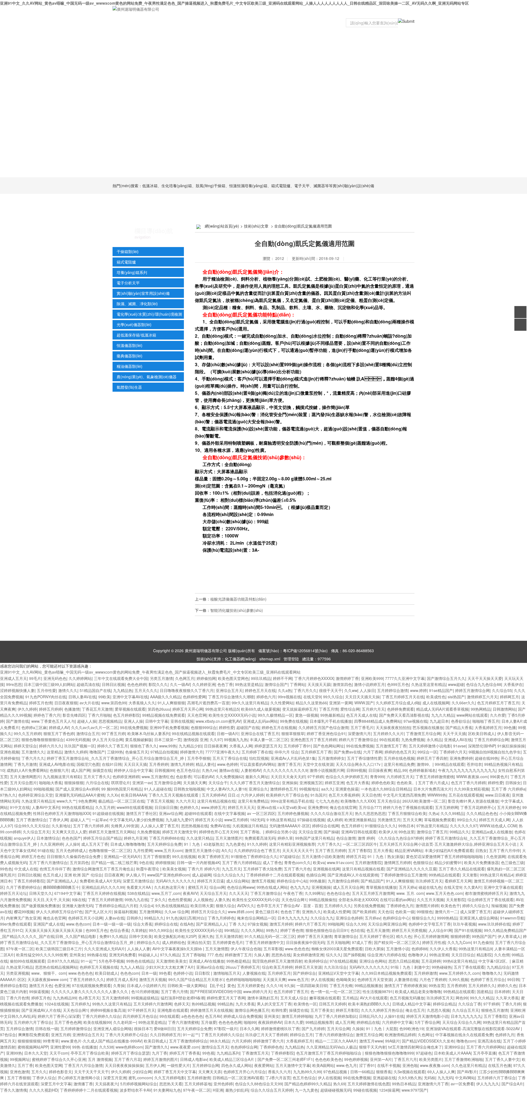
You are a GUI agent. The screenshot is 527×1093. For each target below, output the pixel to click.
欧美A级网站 (323, 1065)
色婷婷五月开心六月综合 (244, 1071)
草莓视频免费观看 (439, 819)
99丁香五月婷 (113, 733)
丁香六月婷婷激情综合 (334, 1034)
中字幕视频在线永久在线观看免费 (464, 1034)
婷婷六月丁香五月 (310, 924)
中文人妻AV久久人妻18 (226, 789)
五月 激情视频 (100, 1059)
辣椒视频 (499, 905)
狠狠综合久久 (423, 918)
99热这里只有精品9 (475, 948)
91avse (459, 746)
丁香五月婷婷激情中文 (264, 942)
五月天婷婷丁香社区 (376, 936)
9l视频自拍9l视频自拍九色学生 (495, 752)
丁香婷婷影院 (282, 1053)
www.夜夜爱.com (184, 1047)
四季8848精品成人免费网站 (377, 721)
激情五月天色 (40, 985)
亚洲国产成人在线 (48, 924)
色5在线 (357, 930)
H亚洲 (218, 1090)
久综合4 (146, 905)
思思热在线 (281, 954)
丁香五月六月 (405, 1059)
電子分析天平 (128, 282)
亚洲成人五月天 (13, 678)
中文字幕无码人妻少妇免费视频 (136, 819)
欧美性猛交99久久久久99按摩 (41, 954)
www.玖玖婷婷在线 (494, 924)
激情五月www (371, 1041)
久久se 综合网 (176, 911)
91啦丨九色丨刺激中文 (410, 967)
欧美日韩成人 (155, 1041)
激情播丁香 (83, 1083)
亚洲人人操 (133, 721)
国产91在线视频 (468, 930)
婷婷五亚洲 (334, 782)
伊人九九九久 (487, 1083)
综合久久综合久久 (228, 875)
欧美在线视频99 (97, 1022)
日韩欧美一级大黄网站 (186, 985)
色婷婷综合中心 (396, 918)
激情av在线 (229, 770)
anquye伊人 (24, 838)
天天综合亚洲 (309, 831)
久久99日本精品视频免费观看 (386, 973)
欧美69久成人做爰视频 (260, 709)
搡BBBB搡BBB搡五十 (61, 887)
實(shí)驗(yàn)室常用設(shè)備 (143, 293)
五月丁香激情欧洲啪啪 (463, 1059)
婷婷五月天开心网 (187, 709)
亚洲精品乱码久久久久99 (103, 887)
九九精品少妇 (190, 746)
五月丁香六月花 (127, 1059)
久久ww (350, 690)
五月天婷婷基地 (197, 1083)
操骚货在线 (102, 770)
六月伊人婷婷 (252, 795)
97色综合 (8, 1034)
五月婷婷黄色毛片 (227, 942)
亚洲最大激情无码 (77, 905)
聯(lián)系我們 (357, 33)
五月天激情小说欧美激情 (323, 856)
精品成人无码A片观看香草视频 (442, 709)
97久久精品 (170, 954)
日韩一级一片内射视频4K (198, 862)
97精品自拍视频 (164, 752)
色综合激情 (345, 838)
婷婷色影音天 (60, 1071)
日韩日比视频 (113, 684)
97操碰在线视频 (311, 819)
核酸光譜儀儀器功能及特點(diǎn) (238, 599)
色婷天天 (181, 1004)
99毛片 (35, 678)
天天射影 (470, 875)
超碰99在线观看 (198, 813)
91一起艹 (89, 961)
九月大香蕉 (245, 1004)
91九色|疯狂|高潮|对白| (186, 918)
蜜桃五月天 (197, 887)
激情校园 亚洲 (195, 739)
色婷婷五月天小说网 (85, 918)
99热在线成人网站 (272, 887)
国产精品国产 (372, 881)
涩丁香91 (367, 1065)
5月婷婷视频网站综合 (138, 1083)
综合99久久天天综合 (31, 825)
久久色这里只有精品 (468, 1065)
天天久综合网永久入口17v (359, 764)
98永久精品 (219, 1041)
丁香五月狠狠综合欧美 (407, 813)
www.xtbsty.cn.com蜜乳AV (218, 721)
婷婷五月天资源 (308, 967)
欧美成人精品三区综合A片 (232, 1059)
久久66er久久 (463, 702)
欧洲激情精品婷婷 (400, 1034)
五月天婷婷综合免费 (164, 844)
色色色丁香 (290, 911)
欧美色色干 (450, 905)
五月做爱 (208, 1022)
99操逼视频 (39, 991)
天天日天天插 (135, 764)
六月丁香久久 (328, 844)
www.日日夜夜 (497, 795)
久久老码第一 (124, 1022)
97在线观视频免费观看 (91, 985)
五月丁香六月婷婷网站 (485, 1047)
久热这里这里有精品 (428, 684)
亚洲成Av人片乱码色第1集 (293, 758)
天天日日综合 (462, 954)
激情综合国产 (276, 684)
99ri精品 (231, 930)
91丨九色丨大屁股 (381, 1028)
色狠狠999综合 (204, 727)
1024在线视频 (56, 1004)
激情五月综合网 (369, 1034)
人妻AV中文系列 (46, 807)
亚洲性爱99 (60, 1047)
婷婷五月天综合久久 (208, 911)
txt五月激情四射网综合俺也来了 (415, 1047)
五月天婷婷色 (508, 807)
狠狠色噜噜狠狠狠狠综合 (42, 739)
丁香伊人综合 (43, 1077)
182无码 (257, 819)
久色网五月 (184, 678)
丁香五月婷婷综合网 (491, 739)
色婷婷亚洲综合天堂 (35, 795)
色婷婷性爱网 (194, 696)
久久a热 (284, 690)
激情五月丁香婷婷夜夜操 (405, 985)
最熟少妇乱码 (236, 1090)
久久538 (106, 1047)
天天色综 (385, 911)
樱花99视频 (24, 911)
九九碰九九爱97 (179, 819)
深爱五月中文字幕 (56, 1083)
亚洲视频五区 (311, 782)
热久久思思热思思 (370, 813)
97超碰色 (424, 1053)
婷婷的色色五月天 (400, 752)
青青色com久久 (297, 862)
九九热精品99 (64, 997)
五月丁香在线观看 (469, 967)
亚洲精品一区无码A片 (122, 856)
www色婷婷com (129, 1047)
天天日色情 (371, 795)
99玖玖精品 (261, 678)
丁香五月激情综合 (265, 893)
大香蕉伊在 (513, 684)
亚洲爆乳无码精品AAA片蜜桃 (80, 795)
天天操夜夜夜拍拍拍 (393, 727)
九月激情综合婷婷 (343, 881)
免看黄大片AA (139, 887)
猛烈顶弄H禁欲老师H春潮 (182, 997)
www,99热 (167, 746)
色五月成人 (52, 875)
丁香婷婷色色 (271, 1047)
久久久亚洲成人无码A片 (104, 948)
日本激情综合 (48, 838)
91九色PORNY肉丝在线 (45, 696)
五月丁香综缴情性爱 (364, 758)
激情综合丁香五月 (432, 831)
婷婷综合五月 (301, 1034)
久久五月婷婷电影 (169, 1077)
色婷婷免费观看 (400, 709)
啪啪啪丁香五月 (485, 721)
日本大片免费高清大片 (432, 789)
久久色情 (501, 954)
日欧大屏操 (374, 948)
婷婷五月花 (355, 856)
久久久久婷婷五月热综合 (382, 1010)
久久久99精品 (452, 813)
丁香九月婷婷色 (221, 918)
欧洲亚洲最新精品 (359, 819)
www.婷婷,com (240, 911)
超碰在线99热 (486, 758)
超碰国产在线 (247, 727)
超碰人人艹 (79, 819)
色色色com (129, 973)
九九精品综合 (498, 967)
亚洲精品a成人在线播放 (492, 831)
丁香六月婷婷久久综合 (101, 1016)
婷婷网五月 (509, 696)
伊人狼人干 (135, 875)
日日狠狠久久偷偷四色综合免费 (74, 856)
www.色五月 (298, 979)
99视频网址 (20, 1059)
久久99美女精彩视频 (471, 789)
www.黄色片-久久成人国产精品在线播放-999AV (101, 1041)
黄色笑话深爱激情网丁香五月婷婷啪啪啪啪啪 (445, 856)
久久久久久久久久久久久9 (285, 770)
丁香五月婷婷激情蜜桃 (435, 776)
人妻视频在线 (253, 973)
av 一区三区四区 (261, 813)
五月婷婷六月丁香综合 (33, 1022)
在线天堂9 (312, 696)
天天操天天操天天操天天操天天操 (54, 930)
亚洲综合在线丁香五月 (260, 733)
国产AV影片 (467, 1071)
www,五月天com (169, 850)
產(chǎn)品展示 (207, 33)
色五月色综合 (188, 770)
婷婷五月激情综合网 (472, 690)
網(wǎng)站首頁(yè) (222, 226)
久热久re (209, 770)
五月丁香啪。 (251, 831)
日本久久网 (249, 1028)
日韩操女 (513, 782)
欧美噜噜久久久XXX (358, 801)
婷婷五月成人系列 (121, 979)
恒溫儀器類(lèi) (129, 345)
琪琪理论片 (120, 782)
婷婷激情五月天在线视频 (211, 1010)
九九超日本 (439, 721)
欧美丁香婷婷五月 (213, 856)
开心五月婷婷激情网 (431, 936)
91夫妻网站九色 (167, 1090)
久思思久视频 (438, 1010)
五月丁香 (25, 1065)
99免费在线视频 (293, 721)
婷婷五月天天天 (241, 807)
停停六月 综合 (286, 752)
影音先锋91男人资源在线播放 (473, 801)
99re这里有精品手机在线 (292, 801)
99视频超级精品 (144, 997)
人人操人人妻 (138, 948)
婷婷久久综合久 (475, 905)
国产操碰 (331, 831)
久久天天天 (238, 893)
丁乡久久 (158, 899)
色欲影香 (183, 776)
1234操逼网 (389, 1090)
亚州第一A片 (381, 1059)
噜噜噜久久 (491, 973)
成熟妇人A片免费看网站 (27, 770)
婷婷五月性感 (433, 942)
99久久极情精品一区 (275, 715)
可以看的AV (204, 776)
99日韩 (513, 979)
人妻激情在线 (405, 979)
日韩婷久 (134, 918)
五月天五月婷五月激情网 (373, 893)
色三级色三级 (512, 862)
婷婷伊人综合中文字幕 (133, 770)
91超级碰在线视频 (108, 813)
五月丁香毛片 (362, 727)
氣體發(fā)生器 (129, 387)
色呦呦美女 (345, 979)
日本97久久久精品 (63, 961)
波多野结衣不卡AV (135, 1090)
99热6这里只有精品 (459, 961)
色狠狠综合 (422, 862)
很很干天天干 (330, 690)
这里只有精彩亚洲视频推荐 (292, 844)
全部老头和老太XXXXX (358, 899)
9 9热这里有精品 (281, 819)
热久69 (339, 1083)
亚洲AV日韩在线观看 (359, 831)
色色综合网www (240, 887)
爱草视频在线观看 (130, 709)
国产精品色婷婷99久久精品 (307, 1083)
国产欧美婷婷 (363, 911)
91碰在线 (46, 850)
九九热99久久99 (307, 1071)
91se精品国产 (441, 690)
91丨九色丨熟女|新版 (386, 856)
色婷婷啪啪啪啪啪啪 (243, 979)
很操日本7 (143, 1028)
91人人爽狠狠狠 (171, 702)
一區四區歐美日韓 (311, 985)
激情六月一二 (446, 911)
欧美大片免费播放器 (481, 862)
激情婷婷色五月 (283, 789)
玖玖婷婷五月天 (429, 881)
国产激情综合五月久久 (446, 678)
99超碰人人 (148, 954)
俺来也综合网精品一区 (256, 918)
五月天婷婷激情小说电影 (430, 746)
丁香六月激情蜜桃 (183, 1022)
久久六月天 (185, 801)
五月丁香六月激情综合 (48, 862)
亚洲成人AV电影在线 (56, 764)
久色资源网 (495, 856)
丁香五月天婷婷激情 (105, 899)
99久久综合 (333, 696)
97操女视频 (257, 924)
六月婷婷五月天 (399, 776)
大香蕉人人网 (240, 746)
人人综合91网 (440, 930)
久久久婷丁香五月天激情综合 (255, 782)
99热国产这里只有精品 (314, 838)
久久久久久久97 (463, 825)
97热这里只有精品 (432, 825)
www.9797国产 (414, 1090)
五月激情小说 (397, 948)
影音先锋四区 (74, 715)
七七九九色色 (326, 801)
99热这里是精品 (248, 684)
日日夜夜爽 (114, 875)
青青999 (377, 776)
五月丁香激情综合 (31, 819)
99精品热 (225, 1004)
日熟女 (481, 850)
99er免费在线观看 (15, 924)
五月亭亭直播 (484, 1053)
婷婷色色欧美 (382, 782)
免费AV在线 (220, 825)
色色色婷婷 (136, 684)
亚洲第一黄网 (340, 702)
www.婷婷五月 (213, 807)
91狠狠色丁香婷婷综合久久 (254, 856)
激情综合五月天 (214, 1047)
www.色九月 (346, 1065)
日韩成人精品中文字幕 (411, 1004)
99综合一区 (427, 752)
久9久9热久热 (410, 1077)
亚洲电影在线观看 (172, 1010)
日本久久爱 (293, 1022)
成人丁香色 (272, 862)
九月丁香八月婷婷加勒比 (336, 1016)
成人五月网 (344, 1022)
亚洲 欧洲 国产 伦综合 (83, 875)
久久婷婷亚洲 (203, 684)
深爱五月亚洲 (114, 1077)
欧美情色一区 (305, 1004)
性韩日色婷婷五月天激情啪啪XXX (61, 813)
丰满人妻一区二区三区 (269, 739)
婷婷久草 (285, 838)
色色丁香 (225, 684)
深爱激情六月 (359, 733)
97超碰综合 (289, 856)
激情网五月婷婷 (397, 862)
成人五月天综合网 (348, 887)
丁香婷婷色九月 (399, 905)
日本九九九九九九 (292, 918)
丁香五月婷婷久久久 (86, 979)
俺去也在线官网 (343, 807)
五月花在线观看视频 (465, 795)
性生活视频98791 (378, 991)
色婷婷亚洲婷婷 (126, 776)
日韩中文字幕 (156, 721)
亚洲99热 (14, 1053)
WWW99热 (436, 795)
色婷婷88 (419, 948)
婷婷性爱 (226, 727)
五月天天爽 (412, 819)
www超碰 (456, 684)
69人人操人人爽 (441, 1071)
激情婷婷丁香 (347, 678)
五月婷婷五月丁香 (316, 752)
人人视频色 (202, 899)
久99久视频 (458, 979)
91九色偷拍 (483, 942)
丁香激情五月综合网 (423, 733)
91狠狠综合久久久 (380, 825)
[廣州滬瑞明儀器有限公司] (136, 8)
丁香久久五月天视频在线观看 (174, 795)
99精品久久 (459, 831)
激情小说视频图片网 (327, 770)
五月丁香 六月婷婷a (508, 789)
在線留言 (394, 33)
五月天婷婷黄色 (250, 985)
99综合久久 (467, 819)
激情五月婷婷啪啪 (297, 1016)
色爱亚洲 (62, 985)
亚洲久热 (205, 936)
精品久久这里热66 (311, 702)
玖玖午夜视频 (464, 924)
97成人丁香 (362, 942)
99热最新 (318, 881)
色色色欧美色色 (328, 1059)
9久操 (289, 985)
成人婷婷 (334, 819)
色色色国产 (71, 838)
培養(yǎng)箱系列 (132, 272)
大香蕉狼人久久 (141, 702)
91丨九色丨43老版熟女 (203, 844)
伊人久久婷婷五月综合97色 (59, 911)
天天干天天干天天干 (91, 1071)
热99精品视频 (203, 1004)
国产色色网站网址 (328, 746)
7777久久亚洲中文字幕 (405, 678)
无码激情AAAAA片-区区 (289, 825)
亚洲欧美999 (372, 678)
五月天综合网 (338, 1028)
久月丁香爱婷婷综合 (23, 887)
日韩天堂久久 (40, 893)
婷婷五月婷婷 (50, 709)
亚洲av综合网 (170, 813)
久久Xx (113, 795)
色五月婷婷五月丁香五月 (498, 702)
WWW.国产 (364, 702)
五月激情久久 (32, 752)
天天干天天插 (454, 733)
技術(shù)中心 (282, 33)
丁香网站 (297, 684)
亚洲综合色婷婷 (349, 918)
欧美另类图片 (430, 1059)
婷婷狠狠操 (165, 862)
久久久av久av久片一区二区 (94, 727)
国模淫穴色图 (88, 764)
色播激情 (72, 709)
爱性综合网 (350, 709)
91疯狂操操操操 (511, 746)
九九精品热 (122, 690)
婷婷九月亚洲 (135, 838)
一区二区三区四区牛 (360, 844)
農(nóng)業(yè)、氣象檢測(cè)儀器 (146, 376)
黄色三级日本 (266, 911)
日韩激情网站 (504, 709)
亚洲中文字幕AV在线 (130, 696)
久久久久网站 (252, 930)
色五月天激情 (377, 930)
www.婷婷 (418, 690)
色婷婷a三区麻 (34, 727)
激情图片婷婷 (427, 905)
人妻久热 (222, 899)
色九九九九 (299, 887)
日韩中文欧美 (140, 936)
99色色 (6, 868)
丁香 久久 (237, 924)
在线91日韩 (112, 764)
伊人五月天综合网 (107, 739)
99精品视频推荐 (319, 1022)
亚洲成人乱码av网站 (260, 721)
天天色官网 (196, 715)
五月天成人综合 (293, 997)
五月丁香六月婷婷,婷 (91, 825)
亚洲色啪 (410, 1065)
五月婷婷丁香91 (297, 746)
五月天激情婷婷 (115, 997)
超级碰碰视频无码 (335, 1090)
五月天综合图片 (23, 782)
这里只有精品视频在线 (216, 801)
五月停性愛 (46, 690)
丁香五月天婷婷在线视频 (104, 893)
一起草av (99, 819)
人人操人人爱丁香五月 (160, 825)
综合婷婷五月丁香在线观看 (490, 899)
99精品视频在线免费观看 (163, 715)
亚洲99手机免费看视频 (169, 727)
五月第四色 (79, 862)
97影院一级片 (225, 1028)
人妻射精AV (251, 770)
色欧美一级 (404, 911)
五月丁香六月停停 (504, 850)
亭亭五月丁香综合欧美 (90, 1053)
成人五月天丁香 (94, 844)
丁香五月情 (328, 709)
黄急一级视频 (306, 715)
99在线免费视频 (133, 727)
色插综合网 (315, 875)
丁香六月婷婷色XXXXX (313, 678)
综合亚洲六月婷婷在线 (386, 954)
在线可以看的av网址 (397, 899)
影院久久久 (158, 684)
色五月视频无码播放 (407, 997)
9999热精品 (447, 918)
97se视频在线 (415, 721)
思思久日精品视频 (403, 961)
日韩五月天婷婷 (332, 1004)
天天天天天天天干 (297, 850)
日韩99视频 (356, 770)
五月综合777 (370, 807)
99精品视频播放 (368, 985)
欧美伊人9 (387, 831)
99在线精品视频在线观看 (193, 733)
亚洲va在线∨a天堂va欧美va (281, 807)
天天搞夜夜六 (106, 1083)
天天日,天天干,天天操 (51, 899)
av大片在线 (89, 702)
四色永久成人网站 (236, 1065)
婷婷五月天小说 (208, 819)
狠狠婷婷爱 (460, 936)
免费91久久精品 (113, 936)
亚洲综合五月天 (229, 690)
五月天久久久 (146, 690)
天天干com (58, 1053)
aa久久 (327, 789)
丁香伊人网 (58, 819)
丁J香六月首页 (277, 1077)
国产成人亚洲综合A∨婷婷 (77, 789)
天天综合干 (218, 782)
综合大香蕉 (142, 924)
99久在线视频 (184, 856)
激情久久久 (67, 690)
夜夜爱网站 (263, 1065)
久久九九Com (459, 942)
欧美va (319, 862)
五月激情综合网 (167, 782)
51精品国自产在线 (95, 690)
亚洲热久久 (311, 911)
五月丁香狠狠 (18, 1077)
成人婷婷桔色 (173, 942)
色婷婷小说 (182, 973)
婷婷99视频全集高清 (107, 1010)
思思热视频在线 (194, 825)
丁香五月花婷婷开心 (477, 807)
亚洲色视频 (9, 752)
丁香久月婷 (511, 1004)
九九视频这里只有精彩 (62, 776)
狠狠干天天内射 (372, 1047)
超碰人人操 (86, 721)
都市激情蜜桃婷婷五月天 (486, 893)
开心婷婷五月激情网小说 (79, 1077)
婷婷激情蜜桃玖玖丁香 (280, 1028)
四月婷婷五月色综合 (140, 1016)
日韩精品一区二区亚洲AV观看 (237, 1077)
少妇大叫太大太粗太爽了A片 (169, 967)
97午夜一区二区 (19, 948)
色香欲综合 (460, 721)
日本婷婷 (502, 991)
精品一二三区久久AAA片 (336, 1041)
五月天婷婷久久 (481, 985)
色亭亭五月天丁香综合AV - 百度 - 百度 (289, 905)
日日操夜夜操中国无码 (305, 942)
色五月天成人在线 (361, 715)
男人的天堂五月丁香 (274, 1004)
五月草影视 (273, 948)
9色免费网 (87, 801)
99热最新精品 (332, 715)
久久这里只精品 (199, 838)
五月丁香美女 (321, 1010)
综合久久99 (356, 924)
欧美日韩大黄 (202, 905)
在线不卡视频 (388, 1065)
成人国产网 (80, 770)
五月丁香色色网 (67, 1022)
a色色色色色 (192, 1016)
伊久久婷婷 (27, 709)
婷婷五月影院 (347, 1010)
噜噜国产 (97, 752)
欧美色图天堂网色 (233, 678)
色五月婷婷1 (352, 825)
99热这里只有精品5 (222, 709)
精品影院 (484, 954)
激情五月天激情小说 (202, 850)
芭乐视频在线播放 (428, 727)
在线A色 (187, 924)
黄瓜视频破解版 (138, 739)
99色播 (510, 727)
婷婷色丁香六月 (46, 715)
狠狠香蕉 (383, 1071)
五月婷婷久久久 (337, 905)
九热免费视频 (412, 739)
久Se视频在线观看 (409, 1071)
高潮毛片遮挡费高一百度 (208, 702)
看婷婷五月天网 (458, 881)
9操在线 (79, 899)
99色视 (208, 1053)
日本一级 (149, 973)
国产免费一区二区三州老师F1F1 (285, 1059)
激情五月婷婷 (281, 924)
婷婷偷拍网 (206, 678)
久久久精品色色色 (481, 813)
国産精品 (484, 991)
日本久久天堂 (35, 1053)
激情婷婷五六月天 (482, 696)
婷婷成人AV (59, 727)
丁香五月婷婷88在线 (166, 838)
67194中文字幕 (67, 893)
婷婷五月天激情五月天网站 (112, 831)
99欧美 (104, 696)
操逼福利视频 (125, 911)
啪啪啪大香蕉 (50, 782)
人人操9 (72, 844)
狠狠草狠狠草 (292, 733)
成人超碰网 (201, 875)
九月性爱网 (142, 850)
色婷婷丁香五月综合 (487, 979)
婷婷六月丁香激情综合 (358, 739)
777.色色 (215, 954)
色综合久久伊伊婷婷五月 (347, 776)
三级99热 (115, 752)
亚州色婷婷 (223, 1083)
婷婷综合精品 (444, 1004)
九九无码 (445, 1077)
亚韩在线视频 (182, 721)
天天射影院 (455, 899)
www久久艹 (66, 801)
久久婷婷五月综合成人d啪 (398, 702)
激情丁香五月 (289, 764)
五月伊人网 (155, 1065)
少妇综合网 (142, 1071)
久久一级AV (180, 684)
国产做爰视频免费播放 (40, 905)
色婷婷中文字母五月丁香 (429, 924)
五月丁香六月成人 (433, 782)
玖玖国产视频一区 (79, 746)
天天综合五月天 (213, 893)
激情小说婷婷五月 (369, 684)
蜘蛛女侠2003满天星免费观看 (337, 948)
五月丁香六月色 (297, 868)
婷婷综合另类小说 (280, 831)
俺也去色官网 (54, 918)
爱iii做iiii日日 (164, 1028)
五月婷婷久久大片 (388, 733)
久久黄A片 (472, 887)
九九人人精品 (131, 967)
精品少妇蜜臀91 (448, 862)
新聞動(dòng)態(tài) (244, 33)
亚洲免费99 (317, 807)
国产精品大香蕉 (458, 727)
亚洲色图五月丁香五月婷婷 (313, 739)
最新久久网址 (256, 776)
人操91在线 (394, 1016)
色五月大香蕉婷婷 (344, 795)
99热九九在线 (136, 899)
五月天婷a (407, 887)
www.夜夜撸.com (434, 1065)
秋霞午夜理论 (148, 868)
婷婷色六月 (266, 696)
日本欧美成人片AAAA (452, 1053)
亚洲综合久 (258, 789)
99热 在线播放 (84, 1047)
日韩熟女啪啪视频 (189, 789)
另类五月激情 (161, 678)
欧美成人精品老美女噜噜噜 (418, 991)
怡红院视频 (258, 758)
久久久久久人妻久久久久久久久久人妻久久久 (90, 991)
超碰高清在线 (88, 684)
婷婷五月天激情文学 (179, 831)
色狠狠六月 (59, 770)
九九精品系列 (228, 1053)
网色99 (462, 997)
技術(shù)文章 (256, 226)
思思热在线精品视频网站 (56, 967)
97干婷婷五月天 (141, 1010)
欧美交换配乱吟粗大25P (175, 936)
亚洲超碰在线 (384, 1077)
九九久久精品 (442, 715)
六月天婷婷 (241, 1041)
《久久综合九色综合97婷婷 (399, 838)
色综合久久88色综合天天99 (258, 1083)
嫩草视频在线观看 (324, 997)
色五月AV (213, 1016)
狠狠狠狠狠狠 (29, 1041)
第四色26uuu (159, 709)
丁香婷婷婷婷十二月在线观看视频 (275, 875)
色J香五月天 (89, 997)
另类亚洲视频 (17, 973)
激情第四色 (342, 684)
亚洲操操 (289, 782)
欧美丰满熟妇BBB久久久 (369, 1004)
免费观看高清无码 (260, 838)
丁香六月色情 (17, 997)
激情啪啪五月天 (226, 973)
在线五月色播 (499, 1065)
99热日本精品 (404, 1083)
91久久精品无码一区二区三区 (270, 936)
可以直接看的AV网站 (257, 764)
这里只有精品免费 (399, 764)
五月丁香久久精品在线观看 (462, 868)
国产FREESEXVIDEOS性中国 (215, 991)
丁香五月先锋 (340, 985)
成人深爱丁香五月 (475, 911)
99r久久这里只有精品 (250, 702)
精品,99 (400, 770)
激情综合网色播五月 (252, 1010)
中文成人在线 (25, 868)
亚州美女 (77, 954)
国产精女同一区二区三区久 (397, 942)
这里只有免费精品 (253, 801)
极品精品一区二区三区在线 (121, 801)
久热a (433, 813)
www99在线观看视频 (134, 807)
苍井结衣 (474, 764)
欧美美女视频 (174, 868)
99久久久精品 (482, 997)
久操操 (358, 1028)
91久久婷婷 (257, 844)
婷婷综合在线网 (325, 825)
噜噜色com (465, 1041)
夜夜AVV (190, 893)
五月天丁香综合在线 (229, 758)
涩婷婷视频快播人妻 (17, 690)
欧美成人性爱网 (336, 911)
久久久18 (274, 985)
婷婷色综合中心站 (292, 881)
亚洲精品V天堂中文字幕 (338, 973)
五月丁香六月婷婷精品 (241, 862)
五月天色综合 (388, 801)
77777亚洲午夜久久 (222, 752)
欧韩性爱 (279, 1010)
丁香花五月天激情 (97, 709)
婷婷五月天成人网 (494, 819)
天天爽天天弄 (209, 1071)
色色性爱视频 (179, 899)
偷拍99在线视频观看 (27, 961)
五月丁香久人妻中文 (502, 1059)
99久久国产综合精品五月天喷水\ (196, 979)
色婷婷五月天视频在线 (99, 967)
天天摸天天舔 (318, 684)
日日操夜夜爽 (215, 746)
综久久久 (333, 954)
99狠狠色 (425, 911)
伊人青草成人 (509, 936)
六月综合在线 (97, 782)
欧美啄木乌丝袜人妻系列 (148, 733)
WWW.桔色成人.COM (498, 825)
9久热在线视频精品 (171, 905)
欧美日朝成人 (106, 973)
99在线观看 (389, 739)
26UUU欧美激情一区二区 (424, 801)
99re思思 (14, 684)
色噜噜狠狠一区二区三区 (110, 850)
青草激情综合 (345, 936)
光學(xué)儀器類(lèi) (134, 324)
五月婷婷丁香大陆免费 (262, 868)
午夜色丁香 (292, 893)
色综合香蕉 (119, 930)
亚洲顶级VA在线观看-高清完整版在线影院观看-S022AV (473, 1028)
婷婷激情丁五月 (238, 954)
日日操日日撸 (166, 807)
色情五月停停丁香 (55, 868)
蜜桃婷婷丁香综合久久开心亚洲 (59, 1059)
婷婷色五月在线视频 (279, 727)
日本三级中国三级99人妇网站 (49, 684)
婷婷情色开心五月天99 (218, 831)
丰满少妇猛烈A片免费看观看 (449, 850)
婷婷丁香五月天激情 (314, 936)
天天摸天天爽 (274, 979)
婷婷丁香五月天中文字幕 (175, 1071)
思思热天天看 (170, 1083)
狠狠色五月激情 (494, 1010)
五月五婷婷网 (446, 807)
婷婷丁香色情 (291, 930)
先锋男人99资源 (124, 825)
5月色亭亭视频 (111, 961)
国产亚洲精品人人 (62, 881)
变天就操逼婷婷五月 (299, 709)
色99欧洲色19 (411, 1028)
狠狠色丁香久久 (143, 746)
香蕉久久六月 (279, 1071)
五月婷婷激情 (425, 973)
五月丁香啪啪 (193, 954)
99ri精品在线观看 (449, 764)
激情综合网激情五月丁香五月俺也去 (103, 868)
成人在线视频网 (435, 702)
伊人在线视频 (322, 979)
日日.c (233, 795)
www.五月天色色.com (444, 893)
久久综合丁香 (469, 1004)
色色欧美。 (406, 782)
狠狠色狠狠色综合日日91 (326, 930)
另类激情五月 (388, 819)
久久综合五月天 (36, 831)
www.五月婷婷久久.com (459, 973)
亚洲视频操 (321, 887)
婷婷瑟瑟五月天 (267, 746)
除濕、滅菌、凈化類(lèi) (137, 303)
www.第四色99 (113, 702)
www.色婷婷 (227, 764)
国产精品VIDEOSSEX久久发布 (428, 1041)
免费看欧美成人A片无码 (100, 881)
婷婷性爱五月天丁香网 (226, 997)
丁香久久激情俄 (13, 1090)
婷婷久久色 (507, 985)
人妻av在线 (114, 918)
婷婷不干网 (282, 678)
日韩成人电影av (193, 1059)
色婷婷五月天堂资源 (374, 979)
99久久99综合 (161, 930)
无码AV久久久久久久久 (175, 881)
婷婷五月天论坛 (13, 893)
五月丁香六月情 (174, 991)
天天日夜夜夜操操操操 (124, 1065)
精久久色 (403, 936)
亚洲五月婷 (60, 1034)
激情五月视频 (262, 881)
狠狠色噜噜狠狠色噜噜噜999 (389, 1053)
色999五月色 (398, 684)
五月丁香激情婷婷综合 (188, 1041)
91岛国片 (318, 795)
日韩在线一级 (46, 1028)
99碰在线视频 (365, 1090)
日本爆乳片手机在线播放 (331, 721)
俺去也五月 (415, 1010)
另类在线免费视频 (369, 905)
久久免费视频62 (229, 776)
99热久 (272, 930)
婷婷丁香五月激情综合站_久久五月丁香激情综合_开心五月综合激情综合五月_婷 (116, 758)
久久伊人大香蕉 (443, 948)
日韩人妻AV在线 (82, 696)
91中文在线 (20, 807)
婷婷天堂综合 (25, 746)
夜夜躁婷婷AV (270, 1022)
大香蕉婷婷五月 (488, 727)
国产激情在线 (17, 721)
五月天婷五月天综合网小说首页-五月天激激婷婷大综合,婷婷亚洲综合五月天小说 (448, 844)
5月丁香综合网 (427, 1022)
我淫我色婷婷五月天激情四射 (277, 961)
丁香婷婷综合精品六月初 (116, 905)
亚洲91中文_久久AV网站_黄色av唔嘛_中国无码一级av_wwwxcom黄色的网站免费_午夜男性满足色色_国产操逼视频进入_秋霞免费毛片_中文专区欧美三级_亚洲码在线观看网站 (150, 672)
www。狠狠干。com (48, 973)
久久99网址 (314, 893)
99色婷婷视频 (356, 1059)
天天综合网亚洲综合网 (387, 924)
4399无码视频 (78, 739)
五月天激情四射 (228, 936)
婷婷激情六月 (191, 752)
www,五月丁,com (166, 893)
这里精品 (54, 752)
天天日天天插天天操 (362, 696)
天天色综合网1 (294, 899)
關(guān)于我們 (169, 33)
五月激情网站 (150, 911)
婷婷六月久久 (50, 746)
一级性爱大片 (178, 1065)
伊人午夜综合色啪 (246, 948)
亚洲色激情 (19, 1071)
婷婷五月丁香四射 (432, 758)
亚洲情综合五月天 (87, 1034)
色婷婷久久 (189, 807)
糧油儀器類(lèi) (129, 366)
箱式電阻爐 (126, 262)
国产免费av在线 (347, 752)
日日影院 (203, 973)
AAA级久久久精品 (165, 696)
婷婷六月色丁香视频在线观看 (408, 807)
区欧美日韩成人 (481, 733)
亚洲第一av (142, 782)
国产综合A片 (512, 1083)
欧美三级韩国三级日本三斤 (59, 948)
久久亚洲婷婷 (51, 844)
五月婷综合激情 (19, 1028)
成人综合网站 (237, 881)
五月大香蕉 (383, 850)
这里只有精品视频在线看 (363, 868)
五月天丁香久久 (96, 776)
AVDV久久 (245, 905)
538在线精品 (138, 893)
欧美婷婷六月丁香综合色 (287, 795)
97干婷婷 (315, 776)
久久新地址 (61, 825)
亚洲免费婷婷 (461, 758)
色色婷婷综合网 (244, 1047)
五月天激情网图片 (25, 776)
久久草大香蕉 (507, 997)
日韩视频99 (164, 770)
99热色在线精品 (140, 961)
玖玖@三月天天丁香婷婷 (266, 1034)
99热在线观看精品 (77, 807)
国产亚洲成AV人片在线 (41, 1010)
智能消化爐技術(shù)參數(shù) (236, 610)
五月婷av (372, 918)
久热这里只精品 (19, 967)
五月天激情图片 (228, 838)
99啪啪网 (336, 924)
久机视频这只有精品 (249, 825)
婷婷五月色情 (40, 702)
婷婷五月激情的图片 (160, 1059)
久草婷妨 (139, 930)
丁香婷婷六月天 (452, 752)
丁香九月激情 (25, 764)
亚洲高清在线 (489, 1041)
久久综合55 (502, 690)
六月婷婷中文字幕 (397, 1022)
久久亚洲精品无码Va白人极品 (331, 1047)
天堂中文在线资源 (318, 764)
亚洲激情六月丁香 (433, 1083)
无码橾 (429, 1077)
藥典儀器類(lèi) (129, 355)
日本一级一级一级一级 (111, 924)
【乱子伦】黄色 (221, 985)
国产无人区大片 (98, 911)
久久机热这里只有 (170, 887)
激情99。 (425, 764)
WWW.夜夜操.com (472, 776)
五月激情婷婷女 (331, 758)
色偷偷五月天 (136, 752)
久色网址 (425, 1034)
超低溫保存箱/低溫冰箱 (136, 335)
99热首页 (437, 985)
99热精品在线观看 (444, 875)
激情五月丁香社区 (141, 813)
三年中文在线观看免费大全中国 (121, 678)
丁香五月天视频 (160, 801)
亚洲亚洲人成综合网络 (478, 918)
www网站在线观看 (472, 715)
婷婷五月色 (41, 997)
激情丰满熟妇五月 (262, 997)
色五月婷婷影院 (126, 715)
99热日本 (406, 825)
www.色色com (78, 924)
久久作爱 (497, 715)
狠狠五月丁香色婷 (58, 733)
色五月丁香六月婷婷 (468, 782)
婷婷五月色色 (32, 856)
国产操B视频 (354, 954)
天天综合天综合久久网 (461, 1022)
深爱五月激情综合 (138, 881)
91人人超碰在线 (158, 789)
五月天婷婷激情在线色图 (368, 1083)
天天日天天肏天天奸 (288, 776)
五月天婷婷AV (214, 795)
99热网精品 (480, 709)
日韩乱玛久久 (370, 1016)
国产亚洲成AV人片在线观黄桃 (352, 875)
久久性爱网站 (281, 702)
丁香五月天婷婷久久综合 (222, 1034)
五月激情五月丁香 (391, 746)
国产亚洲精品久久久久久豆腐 (411, 868)
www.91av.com (340, 862)
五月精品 (350, 997)
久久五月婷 (104, 807)
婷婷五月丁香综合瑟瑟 (130, 1053)
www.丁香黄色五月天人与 (53, 721)
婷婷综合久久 (148, 942)
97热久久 (8, 795)
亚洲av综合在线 (209, 967)
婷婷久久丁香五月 (112, 746)
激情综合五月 (87, 733)
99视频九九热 (236, 739)
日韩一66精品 (362, 1071)
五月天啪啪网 (338, 942)
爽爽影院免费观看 (33, 1034)
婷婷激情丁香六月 (268, 1041)
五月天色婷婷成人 (71, 850)
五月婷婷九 (80, 1004)
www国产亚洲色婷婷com (168, 875)
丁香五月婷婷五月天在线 (403, 696)
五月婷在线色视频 (399, 758)
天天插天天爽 (194, 782)
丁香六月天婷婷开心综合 (126, 1034)
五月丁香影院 (359, 850)
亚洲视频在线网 (326, 868)
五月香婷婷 (158, 764)
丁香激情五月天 (255, 1053)
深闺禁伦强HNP (481, 746)
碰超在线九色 (430, 887)
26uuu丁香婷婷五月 (243, 967)
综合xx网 (217, 887)
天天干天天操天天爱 (484, 678)
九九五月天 (231, 868)
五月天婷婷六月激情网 (152, 1004)
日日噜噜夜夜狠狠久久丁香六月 (187, 690)
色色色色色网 (230, 1022)
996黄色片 (499, 776)
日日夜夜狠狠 (65, 702)
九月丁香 (159, 1053)
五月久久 (39, 1071)
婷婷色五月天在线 (260, 690)
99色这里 (406, 831)
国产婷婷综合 (304, 973)
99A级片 (392, 1041)
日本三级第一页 (167, 739)
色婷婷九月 (504, 1034)
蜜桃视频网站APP (33, 1047)
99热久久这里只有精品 (111, 1004)
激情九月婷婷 (182, 764)
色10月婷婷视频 (145, 991)
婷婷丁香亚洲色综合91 (326, 733)
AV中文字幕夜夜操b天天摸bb (177, 948)
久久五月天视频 (430, 899)
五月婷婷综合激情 (392, 690)
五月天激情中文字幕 (293, 1065)
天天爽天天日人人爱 (69, 831)
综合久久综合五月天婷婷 (272, 1090)
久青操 (119, 985)
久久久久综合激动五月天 (331, 813)
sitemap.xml (269, 659)
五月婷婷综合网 (205, 1065)
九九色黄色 (235, 844)
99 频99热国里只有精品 (121, 789)
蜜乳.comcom (140, 1077)
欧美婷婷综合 (315, 961)
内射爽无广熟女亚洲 (23, 918)
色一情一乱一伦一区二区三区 (335, 991)
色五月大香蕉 (357, 782)
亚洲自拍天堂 (198, 942)
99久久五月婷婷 (27, 733)
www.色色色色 (297, 948)
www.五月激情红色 (158, 776)
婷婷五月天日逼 (210, 881)
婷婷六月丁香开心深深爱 (59, 1016)
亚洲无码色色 (54, 678)
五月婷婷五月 (279, 973)
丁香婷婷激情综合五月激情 (403, 875)
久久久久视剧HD (43, 1090)
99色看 (165, 973)
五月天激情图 (216, 948)
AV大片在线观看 (374, 997)
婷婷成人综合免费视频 (242, 1016)
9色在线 (146, 862)
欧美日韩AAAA (133, 795)
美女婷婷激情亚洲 (308, 954)
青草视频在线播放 (381, 887)
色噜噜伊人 (417, 954)
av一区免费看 (462, 1083)
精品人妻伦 (205, 764)
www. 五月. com (410, 893)
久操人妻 (261, 954)
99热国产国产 (483, 936)
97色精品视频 (335, 1071)
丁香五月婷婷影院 (29, 881)
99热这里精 (439, 954)
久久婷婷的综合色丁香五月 (257, 850)
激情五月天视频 (152, 979)
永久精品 (434, 739)
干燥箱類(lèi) (128, 251)
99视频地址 (309, 789)
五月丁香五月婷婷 (330, 850)
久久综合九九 (321, 918)
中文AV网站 (465, 1077)
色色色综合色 (338, 893)
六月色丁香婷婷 (432, 979)
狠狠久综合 (225, 905)
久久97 (216, 739)
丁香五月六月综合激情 (83, 1065)
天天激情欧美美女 (171, 961)
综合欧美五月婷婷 (277, 967)
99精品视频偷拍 (322, 899)
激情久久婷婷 (75, 752)
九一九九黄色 (306, 1090)
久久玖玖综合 (335, 967)
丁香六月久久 (305, 690)
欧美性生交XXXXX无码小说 (232, 715)
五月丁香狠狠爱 (156, 856)
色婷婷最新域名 (422, 770)
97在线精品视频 (343, 961)
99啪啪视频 (43, 789)
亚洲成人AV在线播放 (206, 961)
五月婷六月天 (373, 709)
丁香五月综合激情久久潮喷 (231, 696)
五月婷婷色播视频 (292, 813)
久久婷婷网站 (80, 678)
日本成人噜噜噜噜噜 (127, 844)
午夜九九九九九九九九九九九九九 (467, 770)
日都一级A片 (228, 733)
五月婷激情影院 (368, 862)
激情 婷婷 (366, 838)
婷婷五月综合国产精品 (102, 838)
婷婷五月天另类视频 (409, 930)
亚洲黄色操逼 (346, 789)
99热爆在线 (97, 954)
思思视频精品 (110, 721)
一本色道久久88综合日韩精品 (386, 789)
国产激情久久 (156, 1047)
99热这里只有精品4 (496, 875)
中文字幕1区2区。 (494, 961)
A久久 (227, 850)
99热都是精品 (238, 961)
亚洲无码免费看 (122, 954)
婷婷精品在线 (368, 1022)
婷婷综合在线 (166, 924)
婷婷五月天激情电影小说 (427, 1016)
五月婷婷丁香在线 (257, 752)
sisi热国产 (456, 696)
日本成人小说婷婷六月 (146, 985)
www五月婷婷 (236, 819)
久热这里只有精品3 (37, 801)
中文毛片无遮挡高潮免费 (404, 795)
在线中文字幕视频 (229, 813)
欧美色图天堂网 (48, 1065)
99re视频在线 (289, 696)
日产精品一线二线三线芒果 (114, 862)
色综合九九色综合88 (483, 684)
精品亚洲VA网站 (408, 850)
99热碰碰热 (442, 967)
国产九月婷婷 (313, 1028)
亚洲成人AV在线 (458, 739)
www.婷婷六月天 (257, 991)
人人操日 (367, 690)
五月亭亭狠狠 (198, 758)
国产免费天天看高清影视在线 (404, 715)
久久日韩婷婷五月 (165, 1034)
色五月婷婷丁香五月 (291, 991)
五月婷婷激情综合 (75, 1028)
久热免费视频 (148, 831)
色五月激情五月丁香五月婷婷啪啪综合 (329, 1053)
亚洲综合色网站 (372, 961)
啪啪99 (250, 1022)
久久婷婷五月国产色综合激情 (323, 727)
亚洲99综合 (454, 1047)
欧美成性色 (435, 696)
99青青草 (51, 1041)
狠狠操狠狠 (73, 782)
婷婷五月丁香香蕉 (184, 1053)
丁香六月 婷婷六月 (204, 868)
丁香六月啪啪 (99, 715)
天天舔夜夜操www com (47, 979)
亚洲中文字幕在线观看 (503, 887)
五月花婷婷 (431, 961)
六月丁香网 (372, 752)
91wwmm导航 (512, 918)
